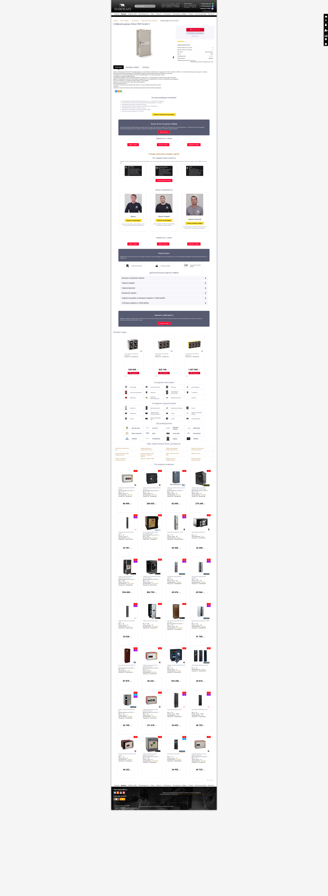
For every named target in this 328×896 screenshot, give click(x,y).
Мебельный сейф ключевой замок (195, 459)
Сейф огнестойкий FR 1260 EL (150, 621)
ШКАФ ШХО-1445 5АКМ (173, 754)
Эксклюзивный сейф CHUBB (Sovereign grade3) (150, 532)
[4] (183, 42)
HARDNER (203, 495)
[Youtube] (120, 792)
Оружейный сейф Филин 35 (174, 709)
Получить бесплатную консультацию (164, 114)
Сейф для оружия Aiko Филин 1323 (126, 532)
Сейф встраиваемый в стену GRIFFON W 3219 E (150, 710)
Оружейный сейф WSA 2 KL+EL (175, 532)
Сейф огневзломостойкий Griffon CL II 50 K (151, 488)
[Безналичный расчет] (122, 799)
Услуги (152, 14)
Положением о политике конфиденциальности (191, 794)
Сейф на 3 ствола (195, 453)
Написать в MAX (205, 8)
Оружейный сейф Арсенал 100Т (200, 665)
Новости (158, 14)
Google (178, 3)
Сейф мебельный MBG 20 (198, 532)
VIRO (129, 671)
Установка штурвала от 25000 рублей (135, 303)
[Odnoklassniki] (118, 792)
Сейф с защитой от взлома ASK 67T (126, 710)
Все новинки (210, 780)
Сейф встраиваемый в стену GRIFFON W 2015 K (150, 665)
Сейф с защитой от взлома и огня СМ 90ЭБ (176, 488)
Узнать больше (164, 132)
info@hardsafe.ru (207, 11)
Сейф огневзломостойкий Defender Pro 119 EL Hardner (199, 488)
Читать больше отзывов (164, 180)
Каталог (123, 14)
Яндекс (173, 3)
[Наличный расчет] (116, 799)
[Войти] (326, 25)
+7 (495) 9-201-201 (205, 4)
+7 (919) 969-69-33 (205, 6)
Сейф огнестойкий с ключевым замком (120, 459)
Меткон (178, 495)
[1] (178, 42)
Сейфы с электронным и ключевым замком (197, 449)
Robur (211, 56)
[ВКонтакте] (116, 91)
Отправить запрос (164, 323)
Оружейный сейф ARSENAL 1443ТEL (174, 577)
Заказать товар (196, 30)
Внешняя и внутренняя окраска (133, 278)
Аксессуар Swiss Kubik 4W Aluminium (131, 354)
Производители (144, 14)
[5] (185, 42)
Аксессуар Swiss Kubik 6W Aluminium (161, 354)
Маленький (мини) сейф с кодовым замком (122, 454)
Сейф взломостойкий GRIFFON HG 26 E (126, 488)
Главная (116, 14)
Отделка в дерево (128, 283)
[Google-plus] (123, 792)
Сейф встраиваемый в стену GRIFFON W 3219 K (199, 754)
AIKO (129, 538)
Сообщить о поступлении (196, 33)
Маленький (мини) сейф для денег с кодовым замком (147, 454)
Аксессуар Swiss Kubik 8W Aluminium (192, 354)
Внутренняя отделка (129, 293)
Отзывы (190, 14)
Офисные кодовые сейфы (147, 458)
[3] (181, 42)
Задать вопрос (133, 144)
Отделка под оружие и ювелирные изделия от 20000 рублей (143, 298)
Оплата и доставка (200, 14)
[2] (180, 42)
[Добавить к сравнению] (126, 376)
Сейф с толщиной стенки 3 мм (172, 454)
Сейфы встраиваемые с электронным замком (172, 449)
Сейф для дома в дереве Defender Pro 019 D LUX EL (151, 577)
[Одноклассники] (118, 91)
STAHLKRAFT (131, 583)
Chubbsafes (155, 538)
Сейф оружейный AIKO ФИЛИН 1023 (126, 621)
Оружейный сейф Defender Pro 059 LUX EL (175, 621)
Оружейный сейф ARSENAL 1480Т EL (200, 621)
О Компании (167, 14)
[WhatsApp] (121, 91)
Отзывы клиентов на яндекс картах (164, 154)
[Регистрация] (326, 30)
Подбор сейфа (132, 14)
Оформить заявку (194, 144)
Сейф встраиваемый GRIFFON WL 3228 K (127, 754)
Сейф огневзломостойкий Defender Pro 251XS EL (125, 577)
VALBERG (178, 582)
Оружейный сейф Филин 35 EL (200, 709)
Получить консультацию (133, 220)
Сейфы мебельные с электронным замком (146, 449)
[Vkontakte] (115, 792)
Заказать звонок (163, 144)
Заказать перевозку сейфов (194, 223)
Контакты (211, 14)
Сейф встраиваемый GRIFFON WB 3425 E (176, 665)
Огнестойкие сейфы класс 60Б (122, 449)
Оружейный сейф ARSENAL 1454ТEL (199, 577)
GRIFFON (130, 495)
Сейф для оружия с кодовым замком (171, 459)
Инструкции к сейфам (179, 14)
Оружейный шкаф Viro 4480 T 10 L (126, 665)
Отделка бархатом (128, 288)
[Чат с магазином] (213, 4)
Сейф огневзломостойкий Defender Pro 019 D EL (150, 754)
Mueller (178, 538)
